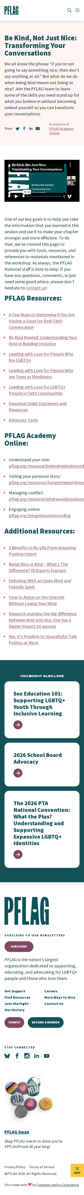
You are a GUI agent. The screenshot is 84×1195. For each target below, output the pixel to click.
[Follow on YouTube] (46, 1056)
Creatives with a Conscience (58, 1185)
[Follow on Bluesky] (7, 1056)
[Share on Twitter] (17, 128)
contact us (36, 288)
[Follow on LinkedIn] (36, 1056)
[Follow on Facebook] (17, 1056)
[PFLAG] (11, 10)
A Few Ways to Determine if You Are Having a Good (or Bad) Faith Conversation (42, 321)
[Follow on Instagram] (27, 1056)
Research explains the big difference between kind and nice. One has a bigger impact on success (43, 620)
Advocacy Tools (23, 420)
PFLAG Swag (16, 1132)
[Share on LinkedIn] (31, 128)
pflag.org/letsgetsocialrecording (40, 515)
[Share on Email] (37, 128)
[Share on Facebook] (24, 128)
